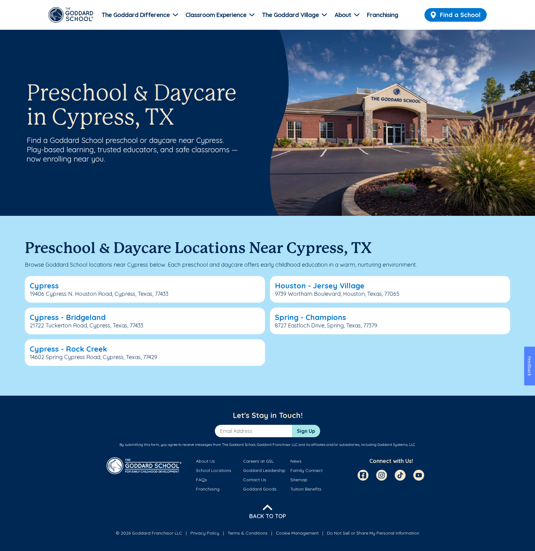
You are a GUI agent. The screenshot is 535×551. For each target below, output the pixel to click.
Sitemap (298, 479)
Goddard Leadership (264, 470)
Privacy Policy (204, 533)
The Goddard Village (290, 15)
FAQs (201, 479)
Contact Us (254, 479)
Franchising (382, 15)
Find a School (460, 15)
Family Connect (306, 470)
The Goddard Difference (136, 15)
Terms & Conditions (248, 533)
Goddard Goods (259, 489)
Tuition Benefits (305, 489)
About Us (205, 461)
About (342, 15)
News (296, 461)
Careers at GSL (258, 461)
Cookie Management (297, 533)
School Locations (213, 470)
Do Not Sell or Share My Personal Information (373, 533)
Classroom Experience (215, 15)
